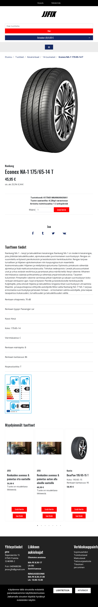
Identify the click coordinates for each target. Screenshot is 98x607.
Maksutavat (79, 558)
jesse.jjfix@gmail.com (15, 569)
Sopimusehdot (81, 552)
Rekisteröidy (56, 3)
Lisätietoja (62, 590)
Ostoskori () (45, 37)
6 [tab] (56, 525)
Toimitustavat (80, 555)
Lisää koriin (61, 209)
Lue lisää (19, 515)
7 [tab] (60, 525)
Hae (49, 30)
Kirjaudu (41, 3)
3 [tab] (45, 525)
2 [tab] (41, 525)
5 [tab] (53, 525)
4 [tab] (49, 525)
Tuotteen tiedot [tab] (15, 247)
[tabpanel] (19, 475)
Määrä (32, 209)
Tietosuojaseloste (82, 561)
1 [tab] (37, 525)
